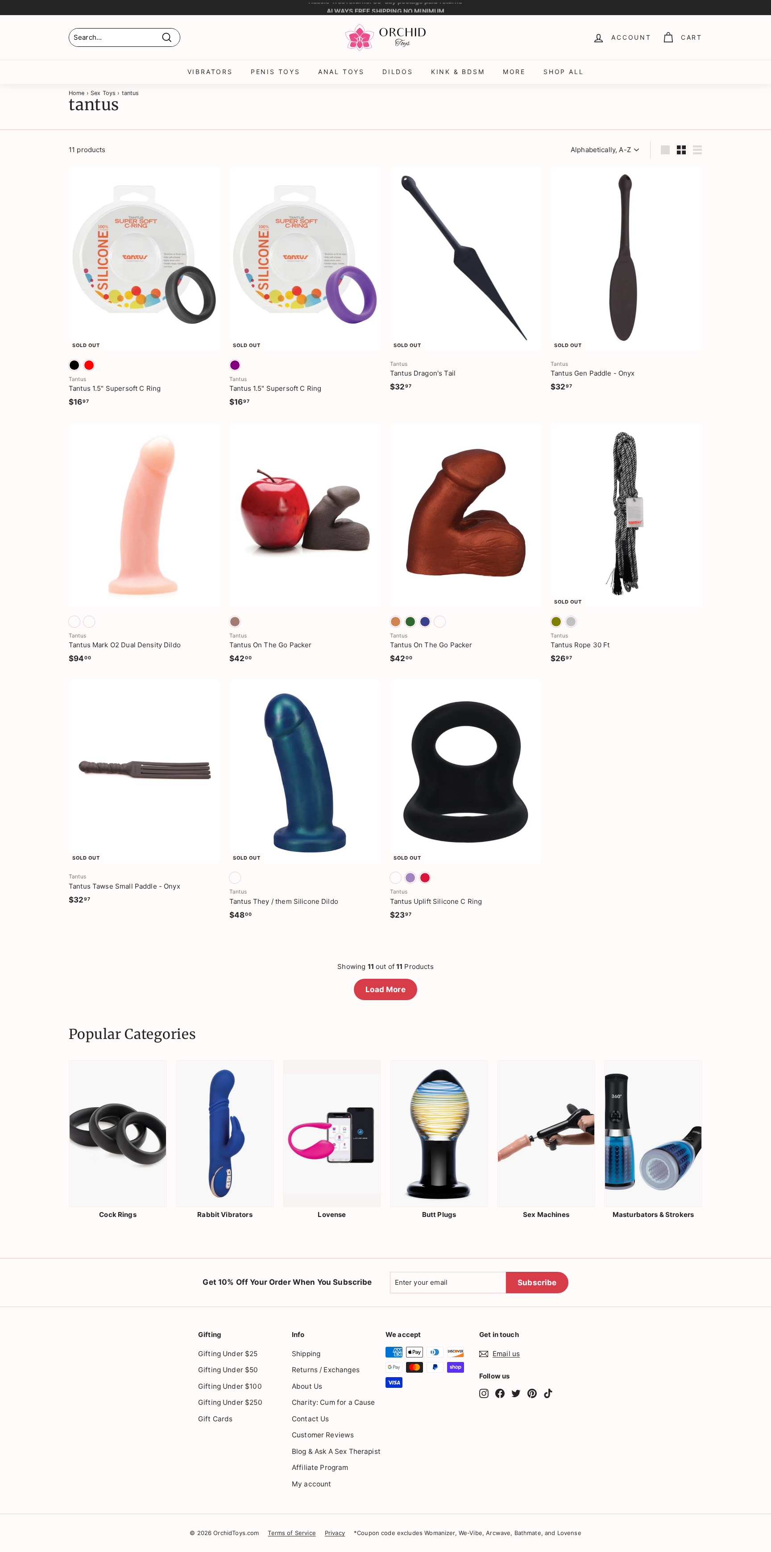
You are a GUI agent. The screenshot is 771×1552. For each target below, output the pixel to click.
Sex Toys (103, 93)
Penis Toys (275, 71)
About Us (307, 1386)
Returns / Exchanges (326, 1370)
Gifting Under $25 (228, 1353)
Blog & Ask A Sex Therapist (336, 1451)
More (514, 71)
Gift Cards (215, 1419)
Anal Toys (341, 71)
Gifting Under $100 (230, 1386)
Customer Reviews (323, 1435)
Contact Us (310, 1419)
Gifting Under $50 (228, 1370)
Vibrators (210, 71)
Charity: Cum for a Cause (333, 1402)
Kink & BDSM (458, 71)
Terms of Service (291, 1532)
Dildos (397, 71)
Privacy (335, 1532)
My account (312, 1484)
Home (77, 93)
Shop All (563, 71)
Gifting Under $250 (230, 1402)
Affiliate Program (320, 1467)
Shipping (306, 1353)
